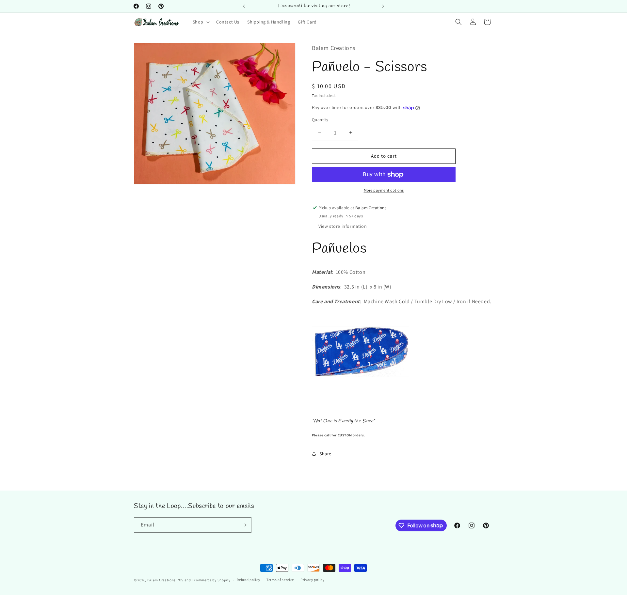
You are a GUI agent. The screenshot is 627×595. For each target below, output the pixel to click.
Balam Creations (161, 580)
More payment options (384, 190)
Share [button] (325, 454)
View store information (342, 226)
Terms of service (280, 579)
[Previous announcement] (244, 6)
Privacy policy (312, 579)
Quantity (320, 119)
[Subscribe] (244, 525)
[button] (200, 22)
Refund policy (248, 579)
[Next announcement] (383, 6)
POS (180, 580)
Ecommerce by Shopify (211, 580)
